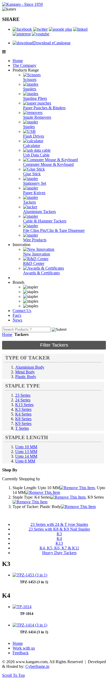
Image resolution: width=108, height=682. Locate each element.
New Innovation (36, 254)
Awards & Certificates (41, 273)
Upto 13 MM (26, 451)
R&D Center (33, 263)
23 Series (22, 395)
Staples (29, 126)
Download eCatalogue (52, 43)
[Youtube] (40, 34)
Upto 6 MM (25, 461)
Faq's (17, 315)
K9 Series (23, 423)
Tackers (29, 202)
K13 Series (24, 404)
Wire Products (34, 240)
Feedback (21, 653)
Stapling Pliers (35, 98)
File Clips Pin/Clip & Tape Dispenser (54, 230)
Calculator (31, 145)
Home (18, 60)
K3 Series (23, 409)
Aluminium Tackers (39, 211)
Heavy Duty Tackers (59, 552)
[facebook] (22, 29)
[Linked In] (80, 29)
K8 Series (23, 419)
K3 (59, 534)
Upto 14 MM (26, 456)
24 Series (22, 400)
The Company (24, 65)
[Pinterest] (22, 34)
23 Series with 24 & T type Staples (59, 524)
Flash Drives (33, 136)
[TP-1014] (22, 606)
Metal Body (25, 372)
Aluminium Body (29, 367)
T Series (22, 428)
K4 (59, 538)
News (17, 320)
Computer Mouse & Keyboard (48, 164)
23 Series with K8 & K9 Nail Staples (59, 529)
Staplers (29, 89)
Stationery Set (34, 183)
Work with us (24, 648)
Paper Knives (34, 192)
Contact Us (22, 310)
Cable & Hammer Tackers (44, 221)
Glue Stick (32, 174)
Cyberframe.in (37, 666)
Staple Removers (37, 117)
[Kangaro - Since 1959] (22, 4)
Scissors (29, 79)
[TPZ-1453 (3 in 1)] (30, 575)
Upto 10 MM (26, 447)
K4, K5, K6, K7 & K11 (59, 548)
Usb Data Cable (36, 155)
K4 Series (23, 414)
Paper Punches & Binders (44, 108)
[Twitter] (40, 29)
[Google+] (60, 29)
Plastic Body (25, 376)
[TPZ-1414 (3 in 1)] (30, 625)
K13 (59, 543)
